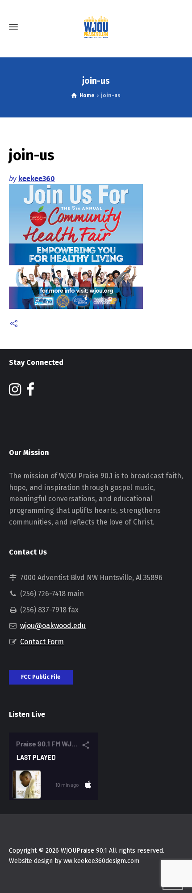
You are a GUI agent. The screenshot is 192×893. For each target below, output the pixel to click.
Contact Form (42, 641)
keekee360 (36, 178)
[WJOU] (96, 26)
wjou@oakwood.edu (53, 625)
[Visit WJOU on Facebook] (30, 392)
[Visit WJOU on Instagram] (15, 392)
